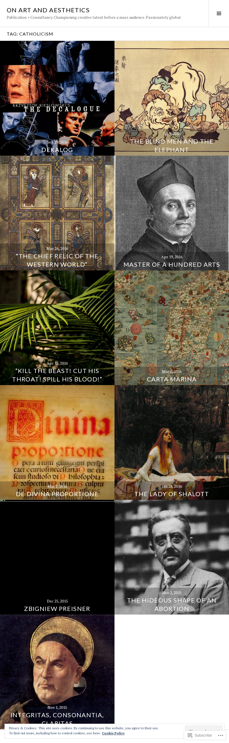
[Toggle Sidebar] (219, 13)
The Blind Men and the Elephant (171, 145)
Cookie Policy (113, 733)
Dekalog (57, 149)
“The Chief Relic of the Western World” (57, 260)
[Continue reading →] (57, 98)
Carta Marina (172, 379)
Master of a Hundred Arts (171, 264)
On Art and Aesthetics (48, 10)
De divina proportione (57, 494)
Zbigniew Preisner (57, 608)
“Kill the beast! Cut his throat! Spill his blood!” (57, 375)
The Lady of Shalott (171, 494)
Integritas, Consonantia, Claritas (57, 719)
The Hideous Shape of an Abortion (172, 604)
